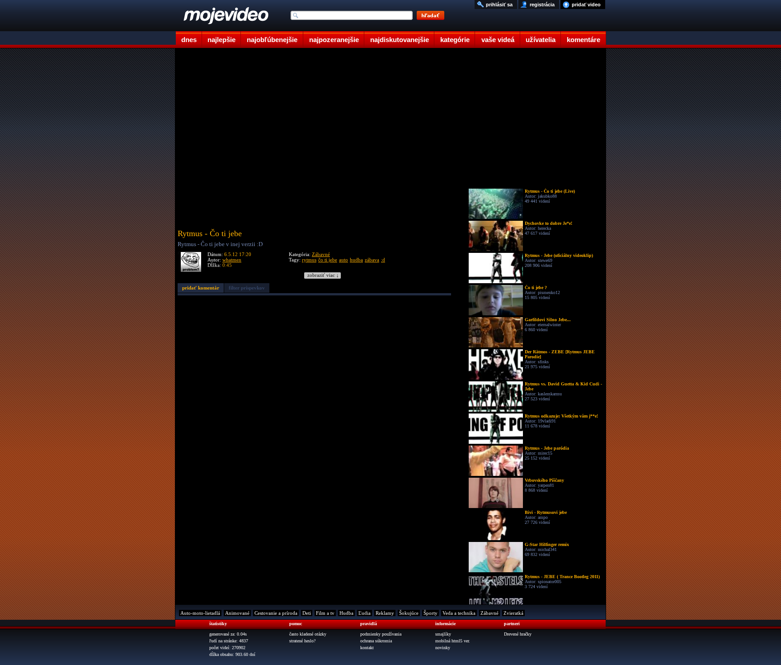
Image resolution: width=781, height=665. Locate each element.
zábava (372, 259)
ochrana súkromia (376, 640)
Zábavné (321, 254)
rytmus (309, 259)
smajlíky (443, 634)
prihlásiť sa (499, 4)
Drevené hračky (518, 634)
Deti (306, 613)
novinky (442, 647)
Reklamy (385, 613)
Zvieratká (513, 613)
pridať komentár (200, 287)
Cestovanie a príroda (275, 613)
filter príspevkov (247, 287)
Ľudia (364, 613)
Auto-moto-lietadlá (200, 613)
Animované (237, 613)
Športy (430, 613)
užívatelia (540, 39)
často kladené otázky (307, 634)
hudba (356, 259)
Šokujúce (409, 613)
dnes (189, 39)
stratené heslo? (302, 640)
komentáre (583, 39)
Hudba (346, 613)
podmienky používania (380, 634)
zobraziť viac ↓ (323, 275)
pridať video (586, 4)
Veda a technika (458, 613)
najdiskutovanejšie (399, 39)
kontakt (367, 647)
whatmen (231, 259)
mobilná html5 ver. (452, 640)
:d (383, 259)
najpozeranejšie (334, 39)
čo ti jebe (327, 259)
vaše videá (497, 39)
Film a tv (325, 613)
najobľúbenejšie (272, 39)
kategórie (455, 39)
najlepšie (221, 39)
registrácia (542, 4)
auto (343, 259)
